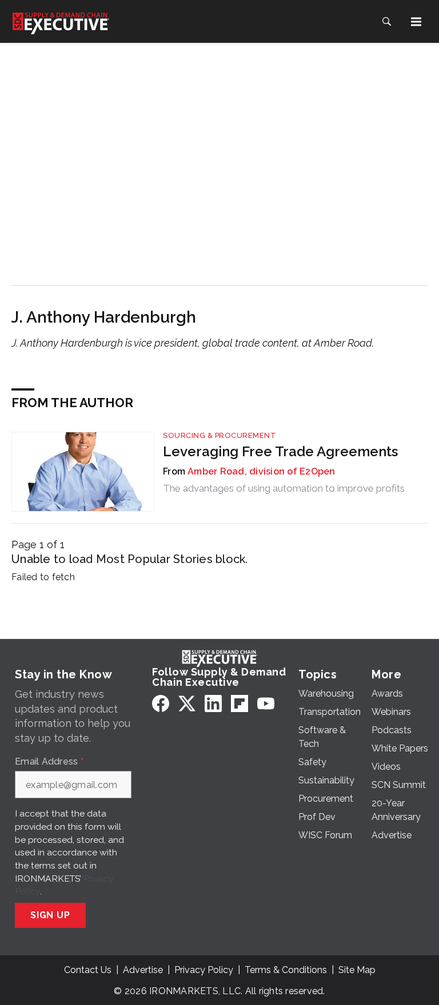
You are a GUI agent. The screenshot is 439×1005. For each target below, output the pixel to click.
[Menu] (416, 21)
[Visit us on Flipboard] (239, 703)
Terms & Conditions (286, 969)
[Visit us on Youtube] (265, 703)
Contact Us (87, 969)
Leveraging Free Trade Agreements (280, 451)
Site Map (357, 969)
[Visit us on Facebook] (160, 703)
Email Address (49, 761)
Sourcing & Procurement (219, 435)
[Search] (386, 21)
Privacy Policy (203, 969)
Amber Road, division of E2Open (261, 471)
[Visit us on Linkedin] (213, 703)
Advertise (143, 969)
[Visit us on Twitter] (186, 703)
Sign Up (50, 915)
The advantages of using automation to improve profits (284, 488)
